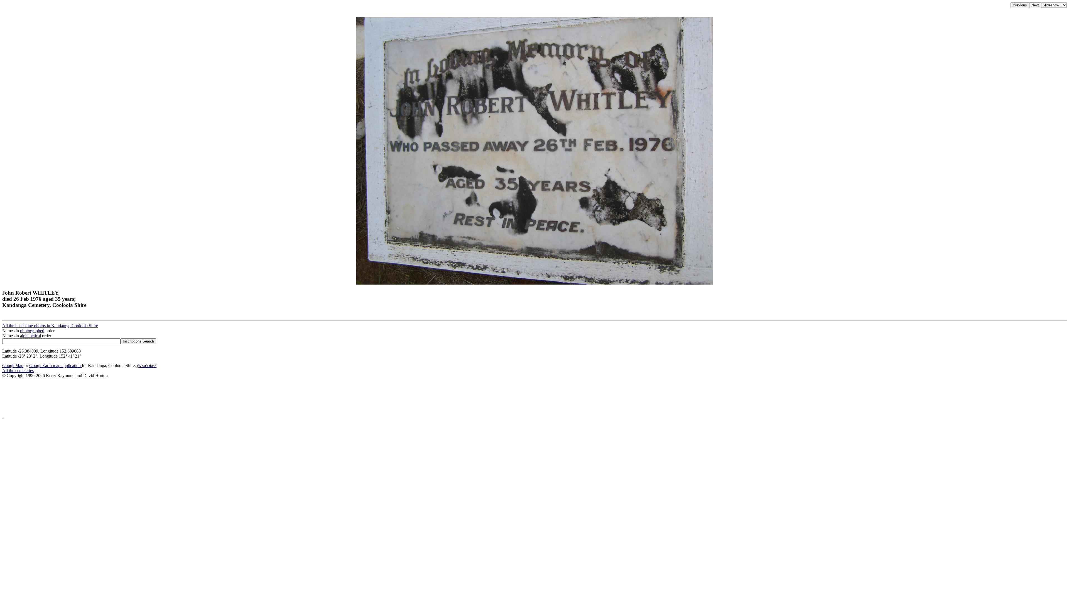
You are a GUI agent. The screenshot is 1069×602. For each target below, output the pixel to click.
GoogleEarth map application (55, 365)
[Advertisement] (169, 397)
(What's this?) (147, 366)
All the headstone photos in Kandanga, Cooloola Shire (50, 325)
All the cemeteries (18, 370)
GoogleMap (12, 365)
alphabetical (30, 335)
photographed (32, 330)
